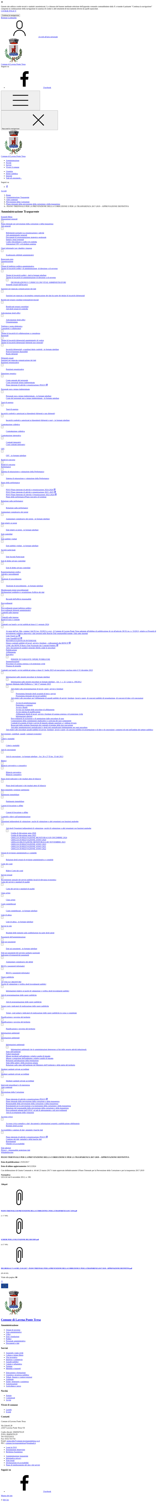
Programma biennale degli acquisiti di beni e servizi (36, 694)
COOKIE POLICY (8, 11)
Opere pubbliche (7, 977)
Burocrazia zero (7, 259)
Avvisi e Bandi (21, 707)
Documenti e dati (12, 1343)
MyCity (6, 1500)
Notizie (9, 1396)
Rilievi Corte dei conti (14, 871)
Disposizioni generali (9, 219)
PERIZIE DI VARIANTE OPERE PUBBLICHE (30, 659)
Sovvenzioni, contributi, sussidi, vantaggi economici (21, 734)
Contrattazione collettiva (10, 424)
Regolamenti (11, 1141)
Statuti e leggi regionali (15, 240)
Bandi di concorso (8, 460)
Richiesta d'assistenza (14, 1452)
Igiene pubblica (12, 174)
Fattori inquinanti (12, 1054)
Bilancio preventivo (13, 772)
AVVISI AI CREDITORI (11, 982)
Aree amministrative (14, 1332)
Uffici (8, 1334)
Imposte (9, 176)
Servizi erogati (6, 875)
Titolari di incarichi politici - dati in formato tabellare (26, 275)
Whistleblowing (7, 1152)
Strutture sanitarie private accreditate (15, 1069)
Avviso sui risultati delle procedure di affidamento (35, 710)
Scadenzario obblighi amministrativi (20, 255)
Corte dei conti (6, 864)
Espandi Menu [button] (6, 217)
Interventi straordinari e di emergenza (15, 1085)
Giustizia (9, 171)
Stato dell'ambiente (13, 1052)
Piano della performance (10, 483)
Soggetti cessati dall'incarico (17, 285)
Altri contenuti (12, 200)
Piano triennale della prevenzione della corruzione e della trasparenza (33, 204)
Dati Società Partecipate (15, 557)
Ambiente (10, 1379)
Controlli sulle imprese (10, 612)
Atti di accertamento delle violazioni (20, 1112)
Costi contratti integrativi (15, 444)
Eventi (8, 1412)
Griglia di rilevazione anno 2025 (23, 835)
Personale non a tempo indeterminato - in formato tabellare (28, 396)
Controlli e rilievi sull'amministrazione (15, 817)
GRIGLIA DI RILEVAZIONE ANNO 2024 (28, 840)
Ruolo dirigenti (12, 354)
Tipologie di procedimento (11, 579)
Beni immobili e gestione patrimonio (15, 790)
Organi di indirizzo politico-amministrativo (17, 266)
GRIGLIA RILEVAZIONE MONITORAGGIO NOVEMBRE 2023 (38, 842)
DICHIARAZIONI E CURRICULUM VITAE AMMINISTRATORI (38, 282)
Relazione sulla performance (12, 501)
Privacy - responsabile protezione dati (15, 1150)
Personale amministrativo (15, 1341)
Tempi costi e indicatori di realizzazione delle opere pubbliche (25, 1006)
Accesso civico (7, 1117)
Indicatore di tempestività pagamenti (15, 955)
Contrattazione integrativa (11, 435)
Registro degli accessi (14, 1126)
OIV (3, 449)
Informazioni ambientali (10, 1033)
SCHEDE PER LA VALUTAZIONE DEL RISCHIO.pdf (20, 1239)
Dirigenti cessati (7, 358)
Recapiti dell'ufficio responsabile (18, 599)
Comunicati (10, 1398)
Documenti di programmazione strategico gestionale (26, 237)
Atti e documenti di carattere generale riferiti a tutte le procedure (30, 648)
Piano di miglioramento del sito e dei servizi (23, 1465)
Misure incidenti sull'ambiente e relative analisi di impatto (28, 1056)
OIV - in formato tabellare (16, 455)
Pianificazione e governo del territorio (15, 1017)
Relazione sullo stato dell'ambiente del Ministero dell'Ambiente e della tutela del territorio (40, 1065)
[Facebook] (7, 187)
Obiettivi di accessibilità (15, 1144)
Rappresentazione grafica (11, 572)
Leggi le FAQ (11, 1447)
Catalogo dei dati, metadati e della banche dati (24, 1139)
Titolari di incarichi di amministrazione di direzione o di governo (31, 277)
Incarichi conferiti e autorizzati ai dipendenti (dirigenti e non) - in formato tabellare (38, 420)
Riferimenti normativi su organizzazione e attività (25, 233)
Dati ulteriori (6, 1148)
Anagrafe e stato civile (14, 1353)
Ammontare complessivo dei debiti (19, 962)
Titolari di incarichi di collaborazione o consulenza (20, 333)
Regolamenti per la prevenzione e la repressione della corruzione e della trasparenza (38, 1106)
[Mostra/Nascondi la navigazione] (20, 100)
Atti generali (6, 226)
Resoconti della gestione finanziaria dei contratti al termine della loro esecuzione (42, 725)
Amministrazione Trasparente (17, 197)
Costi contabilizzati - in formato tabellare (21, 911)
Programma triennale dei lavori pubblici (31, 696)
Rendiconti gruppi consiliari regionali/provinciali (20, 300)
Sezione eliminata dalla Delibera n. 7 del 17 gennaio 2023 (28, 684)
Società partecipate (8, 550)
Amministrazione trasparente (17, 1456)
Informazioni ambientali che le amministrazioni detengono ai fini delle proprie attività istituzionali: (49, 1049)
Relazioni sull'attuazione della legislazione (22, 1061)
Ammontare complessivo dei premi (14, 512)
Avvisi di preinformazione (26, 703)
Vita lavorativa (11, 1357)
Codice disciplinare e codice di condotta (21, 242)
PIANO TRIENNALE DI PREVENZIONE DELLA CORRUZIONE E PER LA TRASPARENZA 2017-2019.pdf (39, 1211)
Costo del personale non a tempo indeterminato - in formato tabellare (32, 398)
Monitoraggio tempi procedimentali (14, 590)
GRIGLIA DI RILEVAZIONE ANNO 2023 (28, 844)
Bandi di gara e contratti (10, 620)
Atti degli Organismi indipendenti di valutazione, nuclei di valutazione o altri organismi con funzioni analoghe (48, 828)
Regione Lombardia (9, 18)
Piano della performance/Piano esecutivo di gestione (26, 497)
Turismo (9, 1366)
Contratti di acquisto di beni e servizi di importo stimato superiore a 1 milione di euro (44, 723)
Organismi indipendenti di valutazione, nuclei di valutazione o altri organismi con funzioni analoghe (40, 821)
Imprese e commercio (14, 1360)
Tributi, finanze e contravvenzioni (19, 1377)
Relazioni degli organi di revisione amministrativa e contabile (29, 860)
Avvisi (8, 1400)
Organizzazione (7, 261)
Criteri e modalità (7, 739)
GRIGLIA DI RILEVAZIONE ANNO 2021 (28, 846)
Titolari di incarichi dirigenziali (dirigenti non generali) (22, 343)
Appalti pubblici (12, 1362)
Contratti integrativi (13, 442)
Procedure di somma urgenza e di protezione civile (25, 664)
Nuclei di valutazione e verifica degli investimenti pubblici (23, 984)
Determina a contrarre (24, 705)
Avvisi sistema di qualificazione (28, 712)
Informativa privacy (13, 1458)
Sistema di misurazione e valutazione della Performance (22, 472)
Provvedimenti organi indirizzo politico (16, 608)
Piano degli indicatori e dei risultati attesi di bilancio (21, 779)
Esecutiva (9, 654)
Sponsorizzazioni (12, 661)
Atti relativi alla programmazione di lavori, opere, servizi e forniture (37, 689)
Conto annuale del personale (17, 380)
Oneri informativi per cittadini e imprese (16, 248)
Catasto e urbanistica (14, 1364)
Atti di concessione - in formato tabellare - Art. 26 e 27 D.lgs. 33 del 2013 (34, 756)
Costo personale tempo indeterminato (20, 383)
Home (8, 195)
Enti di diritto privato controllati (13, 561)
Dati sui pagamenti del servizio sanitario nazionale (20, 953)
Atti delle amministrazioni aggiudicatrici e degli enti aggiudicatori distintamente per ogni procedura (49, 727)
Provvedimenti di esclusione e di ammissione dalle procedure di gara (37, 718)
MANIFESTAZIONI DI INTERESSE (21, 641)
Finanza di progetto (13, 666)
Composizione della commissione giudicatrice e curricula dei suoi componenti (41, 721)
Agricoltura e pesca (13, 1386)
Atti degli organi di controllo (17, 309)
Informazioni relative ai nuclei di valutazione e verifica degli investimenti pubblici (37, 991)
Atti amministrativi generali (16, 235)
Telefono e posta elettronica (11, 326)
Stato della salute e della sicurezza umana (22, 1063)
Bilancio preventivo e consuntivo (14, 765)
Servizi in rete (6, 926)
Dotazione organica (8, 373)
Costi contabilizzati (8, 904)
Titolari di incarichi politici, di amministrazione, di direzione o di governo (29, 268)
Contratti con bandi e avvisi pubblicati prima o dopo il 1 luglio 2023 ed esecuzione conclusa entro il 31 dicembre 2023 (47, 670)
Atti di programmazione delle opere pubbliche (19, 995)
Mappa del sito (6, 1496)
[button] (12, 160)
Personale (5, 335)
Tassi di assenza (7, 402)
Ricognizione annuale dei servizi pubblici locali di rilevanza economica (28, 880)
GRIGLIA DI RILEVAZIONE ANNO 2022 (28, 849)
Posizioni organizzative (10, 362)
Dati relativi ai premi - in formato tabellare (22, 530)
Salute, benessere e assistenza (17, 1382)
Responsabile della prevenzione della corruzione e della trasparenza (32, 1104)
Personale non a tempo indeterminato (15, 389)
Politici (8, 1339)
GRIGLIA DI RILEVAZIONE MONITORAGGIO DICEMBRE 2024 (39, 837)
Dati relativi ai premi (9, 523)
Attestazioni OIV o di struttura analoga (21, 244)
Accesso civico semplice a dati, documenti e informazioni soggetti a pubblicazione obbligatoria (42, 1123)
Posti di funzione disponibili (17, 352)
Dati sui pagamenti (8, 942)
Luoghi (9, 1410)
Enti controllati (6, 534)
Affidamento (11, 652)
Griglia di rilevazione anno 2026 (23, 833)
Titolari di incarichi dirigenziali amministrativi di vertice (22, 340)
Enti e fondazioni (12, 1337)
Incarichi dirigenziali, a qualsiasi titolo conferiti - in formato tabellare (32, 349)
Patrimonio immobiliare (10, 795)
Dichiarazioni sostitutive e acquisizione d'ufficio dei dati (22, 592)
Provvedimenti (6, 603)
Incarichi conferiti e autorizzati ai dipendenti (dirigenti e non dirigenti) (28, 413)
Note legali (10, 1460)
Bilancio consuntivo (13, 775)
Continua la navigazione (10, 15)
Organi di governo (13, 1330)
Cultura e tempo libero (14, 1355)
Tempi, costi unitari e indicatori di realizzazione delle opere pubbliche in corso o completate (41, 1013)
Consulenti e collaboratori (11, 328)
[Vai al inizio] (2, 1282)
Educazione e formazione (16, 1373)
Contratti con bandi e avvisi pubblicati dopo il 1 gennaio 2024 (25, 624)
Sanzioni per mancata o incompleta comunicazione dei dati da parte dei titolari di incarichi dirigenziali (45, 296)
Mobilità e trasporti (13, 1368)
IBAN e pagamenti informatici (13, 966)
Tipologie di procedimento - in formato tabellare (24, 586)
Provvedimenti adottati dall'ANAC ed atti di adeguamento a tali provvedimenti (36, 1110)
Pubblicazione (11, 650)
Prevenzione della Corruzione (18, 202)
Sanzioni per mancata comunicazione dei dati (18, 289)
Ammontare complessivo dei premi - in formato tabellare (28, 519)
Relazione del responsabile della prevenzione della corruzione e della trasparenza (37, 1108)
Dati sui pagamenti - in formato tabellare (21, 949)
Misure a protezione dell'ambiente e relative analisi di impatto (29, 1058)
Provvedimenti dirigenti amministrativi (16, 610)
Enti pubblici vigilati (9, 539)
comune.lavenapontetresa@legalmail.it (21, 1443)
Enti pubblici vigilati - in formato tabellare (22, 546)
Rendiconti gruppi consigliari (17, 307)
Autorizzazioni (11, 1384)
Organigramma (12, 322)
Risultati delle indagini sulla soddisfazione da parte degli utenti (30, 933)
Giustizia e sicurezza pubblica (17, 1375)
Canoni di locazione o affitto (12, 806)
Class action (5, 893)
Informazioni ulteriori (24, 716)
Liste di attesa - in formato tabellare (19, 922)
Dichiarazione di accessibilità (17, 1463)
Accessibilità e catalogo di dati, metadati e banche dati (22, 1130)
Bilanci (4, 761)
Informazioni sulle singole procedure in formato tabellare (28, 677)
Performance (6, 467)
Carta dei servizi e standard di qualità (15, 882)
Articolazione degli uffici (10, 313)
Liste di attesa (6, 915)
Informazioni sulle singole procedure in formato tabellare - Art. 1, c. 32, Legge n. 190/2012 (46, 682)
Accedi (4, 191)
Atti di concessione (8, 750)
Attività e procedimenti (10, 574)
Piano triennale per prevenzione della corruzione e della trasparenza (27, 224)
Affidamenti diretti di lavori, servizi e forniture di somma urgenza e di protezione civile (49, 714)
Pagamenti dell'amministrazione (13, 937)
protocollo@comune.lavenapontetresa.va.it (23, 1441)
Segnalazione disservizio (15, 1450)
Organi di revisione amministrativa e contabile (19, 853)
